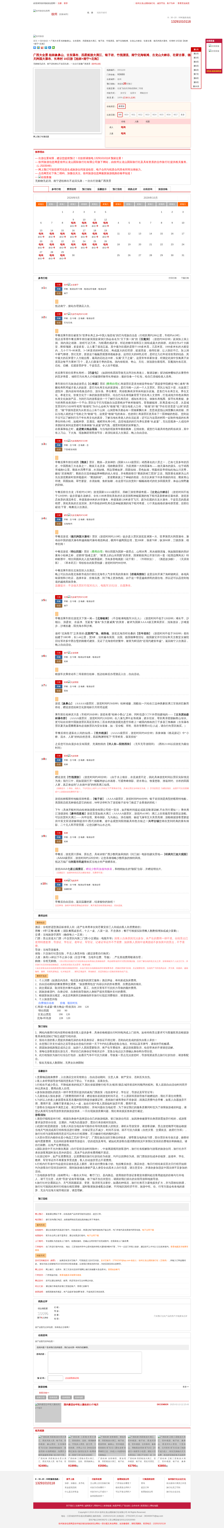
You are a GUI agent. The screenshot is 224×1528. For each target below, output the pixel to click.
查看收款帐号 (114, 1269)
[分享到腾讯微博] (46, 47)
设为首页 (214, 61)
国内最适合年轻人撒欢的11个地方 (81, 1404)
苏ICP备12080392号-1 (99, 1520)
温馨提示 (102, 189)
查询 (143, 1483)
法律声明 (79, 1506)
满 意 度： (111, 97)
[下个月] (183, 198)
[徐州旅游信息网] (41, 11)
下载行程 (185, 278)
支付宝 (123, 93)
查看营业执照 (183, 3)
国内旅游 (44, 41)
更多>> (186, 1387)
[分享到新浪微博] (42, 47)
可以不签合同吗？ (123, 1492)
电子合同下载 (148, 1230)
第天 (196, 49)
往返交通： (112, 88)
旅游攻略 (163, 189)
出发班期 (41, 189)
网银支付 (144, 93)
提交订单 (145, 1487)
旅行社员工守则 (173, 1487)
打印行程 (173, 278)
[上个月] (41, 198)
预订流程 (117, 189)
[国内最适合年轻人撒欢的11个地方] (48, 1413)
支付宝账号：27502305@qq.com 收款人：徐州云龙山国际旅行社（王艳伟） (134, 1260)
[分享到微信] (53, 47)
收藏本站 (214, 66)
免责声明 (117, 1506)
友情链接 (107, 1506)
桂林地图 (79, 1397)
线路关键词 (102, 12)
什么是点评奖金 (72, 1492)
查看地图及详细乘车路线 (70, 1275)
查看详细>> (44, 1393)
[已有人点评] (129, 97)
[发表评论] (170, 1310)
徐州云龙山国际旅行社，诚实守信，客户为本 (155, 3)
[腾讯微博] (54, 1491)
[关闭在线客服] (220, 40)
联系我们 (145, 1506)
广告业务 (126, 1506)
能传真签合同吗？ (123, 1487)
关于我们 (70, 1506)
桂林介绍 (41, 1397)
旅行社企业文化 (173, 1492)
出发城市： (112, 79)
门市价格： (112, 74)
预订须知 (86, 189)
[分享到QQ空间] (38, 47)
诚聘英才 (89, 1506)
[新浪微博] (41, 1491)
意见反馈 (214, 56)
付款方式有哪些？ (98, 1487)
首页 (35, 41)
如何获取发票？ (97, 1496)
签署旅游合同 (147, 1492)
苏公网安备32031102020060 (122, 1520)
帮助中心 (98, 1506)
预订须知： (112, 84)
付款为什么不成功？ (99, 1492)
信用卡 (133, 93)
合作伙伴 (135, 1506)
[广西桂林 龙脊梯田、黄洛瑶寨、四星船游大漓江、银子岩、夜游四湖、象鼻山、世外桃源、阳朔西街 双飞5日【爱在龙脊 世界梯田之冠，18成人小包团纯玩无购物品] (82, 1445)
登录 (66, 3)
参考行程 (56, 189)
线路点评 (132, 189)
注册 (60, 3)
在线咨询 (147, 189)
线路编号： (112, 70)
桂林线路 (53, 1397)
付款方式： (112, 93)
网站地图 (154, 1506)
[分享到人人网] (49, 47)
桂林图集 (66, 1397)
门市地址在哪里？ (123, 1483)
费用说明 (71, 189)
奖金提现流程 (71, 1487)
